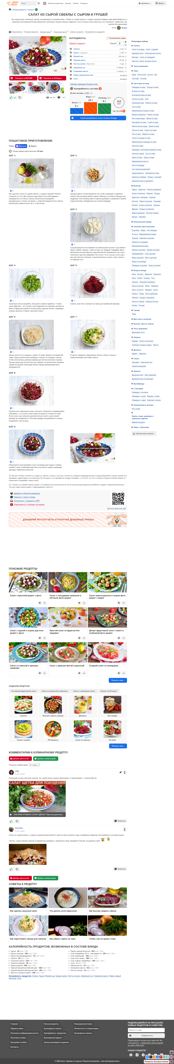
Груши (76, 53)
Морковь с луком (153, 396)
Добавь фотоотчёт (21, 759)
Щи (155, 75)
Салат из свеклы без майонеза (55, 691)
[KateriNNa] (11, 829)
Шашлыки (148, 274)
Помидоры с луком (139, 396)
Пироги (134, 189)
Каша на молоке (138, 286)
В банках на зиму (138, 91)
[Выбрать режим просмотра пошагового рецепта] (12, 190)
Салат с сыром (23, 740)
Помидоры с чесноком (140, 392)
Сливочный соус (146, 362)
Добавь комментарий (47, 759)
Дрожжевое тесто (138, 332)
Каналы (68, 3)
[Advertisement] (147, 23)
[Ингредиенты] (172, 1052)
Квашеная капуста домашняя (142, 181)
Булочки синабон (152, 213)
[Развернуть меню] (172, 1062)
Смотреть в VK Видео (52, 78)
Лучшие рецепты (51, 1024)
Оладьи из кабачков (146, 209)
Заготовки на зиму (141, 83)
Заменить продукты (77, 43)
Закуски (137, 337)
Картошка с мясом (154, 400)
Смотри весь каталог (145, 433)
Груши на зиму (149, 157)
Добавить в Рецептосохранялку (27, 493)
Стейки (139, 278)
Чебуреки (148, 290)
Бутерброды (139, 384)
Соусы (136, 358)
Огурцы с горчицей (154, 177)
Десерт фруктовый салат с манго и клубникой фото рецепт (106, 631)
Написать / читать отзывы (24, 497)
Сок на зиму (136, 107)
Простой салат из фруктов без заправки (64, 631)
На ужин (112, 740)
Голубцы (147, 278)
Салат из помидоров (147, 57)
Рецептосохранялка (55, 3)
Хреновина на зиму (152, 173)
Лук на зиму (136, 134)
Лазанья (135, 294)
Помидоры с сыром (139, 400)
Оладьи (157, 193)
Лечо (147, 99)
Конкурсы (84, 3)
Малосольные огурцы (139, 126)
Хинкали (135, 282)
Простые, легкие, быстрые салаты (144, 61)
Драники (135, 209)
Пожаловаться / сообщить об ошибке (29, 505)
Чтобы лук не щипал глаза (102, 939)
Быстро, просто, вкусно (144, 324)
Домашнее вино (137, 375)
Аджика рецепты (138, 173)
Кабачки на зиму (151, 103)
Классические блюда (142, 222)
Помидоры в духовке (139, 265)
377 (63, 98)
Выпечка (137, 186)
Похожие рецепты (31, 32)
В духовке (135, 230)
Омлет (147, 286)
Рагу (153, 278)
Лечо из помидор (138, 165)
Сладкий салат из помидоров (103, 666)
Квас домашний (150, 375)
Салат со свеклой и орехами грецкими (24, 667)
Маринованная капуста (140, 161)
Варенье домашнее (139, 115)
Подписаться (147, 1035)
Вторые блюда (140, 270)
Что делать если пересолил (63, 911)
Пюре (134, 314)
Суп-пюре (135, 78)
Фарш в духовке (138, 258)
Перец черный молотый (83, 75)
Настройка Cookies (19, 1042)
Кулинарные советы (53, 1028)
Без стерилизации (138, 118)
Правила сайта (17, 1028)
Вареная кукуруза (138, 422)
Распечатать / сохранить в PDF (27, 501)
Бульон (150, 75)
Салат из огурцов (138, 49)
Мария (124, 28)
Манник (134, 217)
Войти (161, 3)
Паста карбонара (151, 294)
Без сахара (136, 409)
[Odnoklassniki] (154, 1056)
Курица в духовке (153, 250)
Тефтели (135, 298)
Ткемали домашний (139, 366)
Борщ (134, 75)
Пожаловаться (17, 32)
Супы (136, 71)
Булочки (135, 201)
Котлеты (140, 274)
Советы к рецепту (77, 32)
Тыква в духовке (154, 265)
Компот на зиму (153, 115)
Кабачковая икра (138, 103)
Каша (134, 274)
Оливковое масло (81, 71)
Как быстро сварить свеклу (102, 911)
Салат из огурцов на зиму (141, 138)
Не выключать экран (118, 38)
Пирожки (150, 193)
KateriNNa (19, 828)
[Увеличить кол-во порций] (125, 41)
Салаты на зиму (137, 99)
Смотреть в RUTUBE (23, 78)
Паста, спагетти (137, 290)
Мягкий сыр (78, 56)
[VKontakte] (147, 1056)
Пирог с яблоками (141, 427)
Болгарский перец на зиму (141, 95)
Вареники (154, 286)
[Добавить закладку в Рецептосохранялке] (59, 97)
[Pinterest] (160, 1056)
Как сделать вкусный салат (23, 911)
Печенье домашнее (154, 189)
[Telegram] (167, 1056)
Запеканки (157, 274)
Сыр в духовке (150, 254)
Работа (76, 3)
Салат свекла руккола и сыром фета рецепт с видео (107, 596)
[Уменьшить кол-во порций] (125, 45)
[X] (150, 1056)
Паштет (155, 345)
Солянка (143, 78)
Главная (14, 1024)
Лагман (134, 305)
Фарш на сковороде (139, 262)
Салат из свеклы (82, 740)
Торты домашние (141, 66)
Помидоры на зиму (138, 87)
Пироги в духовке (146, 201)
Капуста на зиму (150, 130)
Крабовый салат (138, 53)
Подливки (135, 362)
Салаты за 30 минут (108, 691)
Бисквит (135, 205)
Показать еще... (117, 680)
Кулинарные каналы (83, 1033)
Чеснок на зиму (137, 130)
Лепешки (156, 205)
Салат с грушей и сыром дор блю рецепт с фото (26, 631)
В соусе (135, 234)
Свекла (77, 49)
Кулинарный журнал (53, 1038)
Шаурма (135, 341)
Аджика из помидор (139, 177)
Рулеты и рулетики (146, 341)
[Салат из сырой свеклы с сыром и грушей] (18, 88)
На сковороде (152, 230)
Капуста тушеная (138, 301)
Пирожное (142, 354)
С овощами (138, 389)
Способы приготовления (144, 227)
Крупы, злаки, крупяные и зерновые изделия (143, 417)
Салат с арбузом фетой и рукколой (67, 666)
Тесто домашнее (140, 329)
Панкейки (142, 217)
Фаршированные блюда (147, 234)
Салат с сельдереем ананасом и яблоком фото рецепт (65, 596)
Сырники (152, 197)
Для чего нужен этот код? (116, 508)
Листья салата (79, 64)
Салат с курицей (152, 49)
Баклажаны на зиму (139, 122)
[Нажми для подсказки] (100, 88)
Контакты (15, 1047)
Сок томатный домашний (141, 169)
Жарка (143, 230)
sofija (17, 771)
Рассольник (142, 75)
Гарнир (137, 310)
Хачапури (157, 201)
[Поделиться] (172, 1057)
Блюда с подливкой (147, 298)
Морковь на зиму (148, 134)
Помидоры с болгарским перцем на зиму (146, 150)
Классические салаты (153, 53)
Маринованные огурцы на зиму (143, 111)
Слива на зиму (153, 122)
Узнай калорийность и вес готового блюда (98, 118)
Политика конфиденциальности (25, 1033)
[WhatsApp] (164, 1056)
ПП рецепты (53, 740)
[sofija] (11, 772)
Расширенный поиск (83, 1024)
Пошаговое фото (61, 32)
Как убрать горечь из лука (63, 939)
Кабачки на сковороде (140, 242)
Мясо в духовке (150, 258)
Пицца (141, 294)
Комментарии (46, 32)
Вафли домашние (138, 213)
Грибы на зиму (137, 157)
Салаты (137, 46)
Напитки (137, 371)
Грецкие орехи (79, 60)
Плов (134, 278)
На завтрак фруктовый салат (24, 691)
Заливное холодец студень (142, 345)
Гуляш (155, 290)
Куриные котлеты (152, 301)
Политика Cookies (18, 1038)
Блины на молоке (145, 205)
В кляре (141, 305)
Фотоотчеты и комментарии (86, 1028)
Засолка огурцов (138, 154)
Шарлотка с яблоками (140, 197)
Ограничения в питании (143, 405)
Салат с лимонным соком (84, 691)
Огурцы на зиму (152, 87)
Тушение (135, 238)
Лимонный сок (79, 68)
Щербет (134, 354)
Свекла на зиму (137, 146)
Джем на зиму (154, 126)
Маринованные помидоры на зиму (144, 142)
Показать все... (118, 746)
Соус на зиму (150, 154)
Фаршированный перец (140, 246)
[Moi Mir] (157, 1056)
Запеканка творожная (147, 282)
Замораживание (137, 254)
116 (14, 98)
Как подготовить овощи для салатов (28, 939)
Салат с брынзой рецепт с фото (25, 595)
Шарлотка (142, 189)
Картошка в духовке (147, 238)
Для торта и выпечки (142, 319)
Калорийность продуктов (95, 32)
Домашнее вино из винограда (142, 379)
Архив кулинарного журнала (56, 1042)
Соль (76, 79)
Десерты (137, 350)
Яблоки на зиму (152, 118)
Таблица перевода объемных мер (84, 84)
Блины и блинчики (138, 193)
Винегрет (135, 57)
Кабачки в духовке (138, 250)
